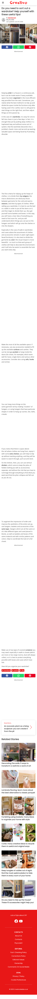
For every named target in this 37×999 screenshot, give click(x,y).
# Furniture (6, 670)
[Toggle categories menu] (3, 2)
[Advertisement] (18, 70)
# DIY (22, 670)
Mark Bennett (12, 18)
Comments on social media (18, 967)
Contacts (18, 939)
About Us (18, 936)
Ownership (18, 963)
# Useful (15, 670)
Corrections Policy (18, 956)
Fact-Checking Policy (18, 952)
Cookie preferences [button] (18, 980)
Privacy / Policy (18, 976)
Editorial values (18, 960)
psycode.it (18, 943)
